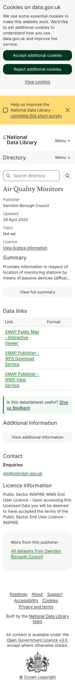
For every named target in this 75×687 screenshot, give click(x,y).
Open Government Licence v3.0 (37, 640)
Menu (60, 140)
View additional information (37, 437)
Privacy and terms (36, 606)
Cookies (50, 600)
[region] (37, 353)
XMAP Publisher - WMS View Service (22, 380)
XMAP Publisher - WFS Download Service (22, 358)
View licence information (25, 248)
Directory (14, 157)
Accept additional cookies (37, 55)
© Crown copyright (37, 677)
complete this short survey (36, 115)
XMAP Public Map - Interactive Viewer (22, 337)
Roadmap (18, 594)
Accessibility (26, 600)
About (37, 594)
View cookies (37, 81)
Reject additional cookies (37, 69)
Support (54, 594)
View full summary (37, 292)
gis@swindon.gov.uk (22, 473)
